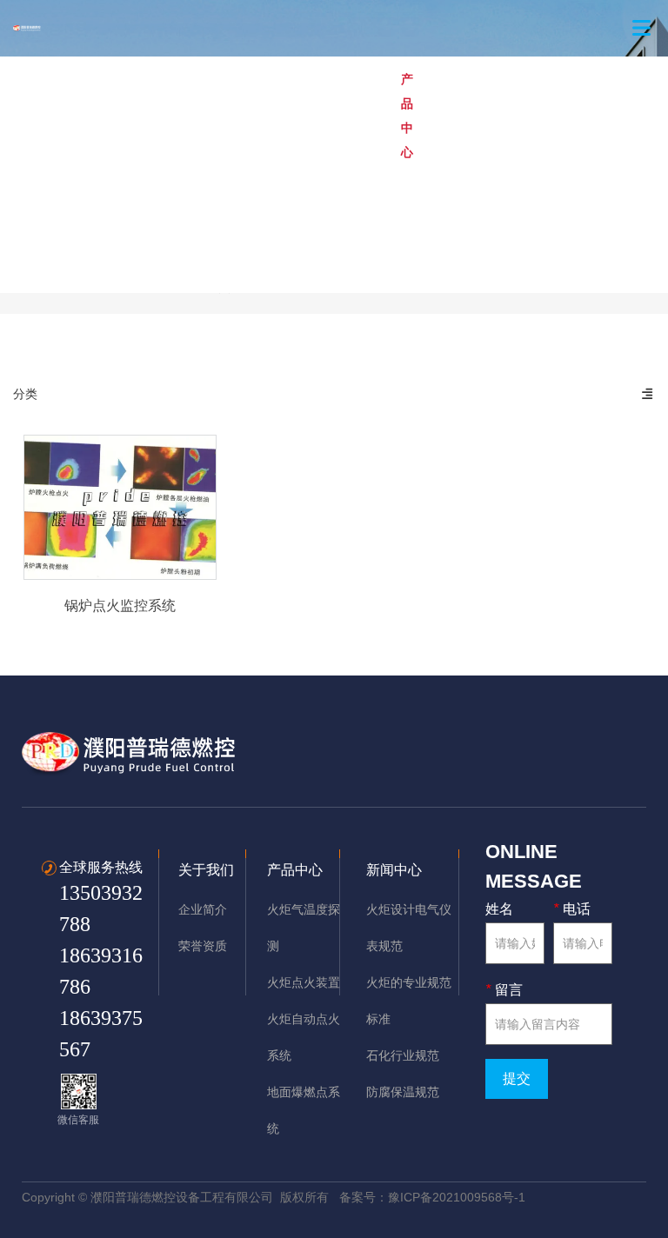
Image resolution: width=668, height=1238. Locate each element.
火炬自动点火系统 (243, 116)
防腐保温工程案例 (582, 116)
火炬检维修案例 (482, 116)
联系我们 (68, 233)
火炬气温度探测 (143, 116)
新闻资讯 (10, 233)
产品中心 (407, 115)
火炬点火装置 (337, 116)
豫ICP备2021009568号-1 (456, 1197)
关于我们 (68, 115)
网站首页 (10, 115)
